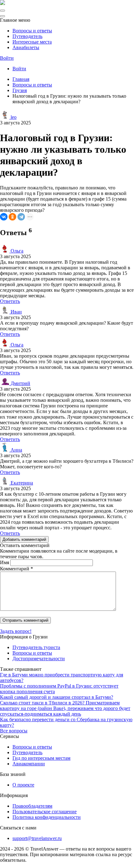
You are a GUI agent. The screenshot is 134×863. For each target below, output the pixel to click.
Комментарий (16, 568)
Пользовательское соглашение (44, 811)
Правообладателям (32, 806)
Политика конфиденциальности (46, 817)
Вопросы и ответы (32, 30)
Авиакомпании (28, 763)
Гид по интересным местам (41, 758)
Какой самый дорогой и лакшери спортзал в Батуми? (56, 697)
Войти (7, 58)
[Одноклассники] (12, 216)
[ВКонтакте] (3, 216)
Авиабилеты (25, 47)
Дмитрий (19, 383)
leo (13, 117)
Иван (15, 311)
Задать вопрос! (15, 631)
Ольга (16, 250)
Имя (4, 562)
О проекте (23, 784)
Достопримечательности (38, 658)
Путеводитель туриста (36, 647)
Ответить (10, 301)
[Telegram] (21, 216)
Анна (15, 449)
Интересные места (32, 41)
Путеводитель (27, 36)
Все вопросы (13, 730)
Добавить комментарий (24, 539)
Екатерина (21, 482)
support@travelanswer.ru (37, 838)
